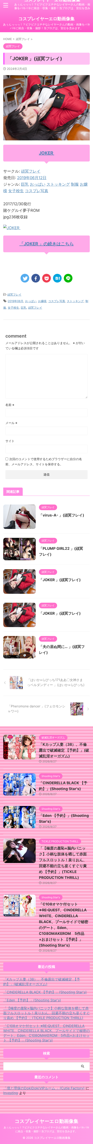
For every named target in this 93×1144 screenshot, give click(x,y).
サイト (9, 441)
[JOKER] (12, 227)
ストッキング (58, 184)
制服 (75, 184)
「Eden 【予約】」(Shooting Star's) (32, 1000)
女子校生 (16, 190)
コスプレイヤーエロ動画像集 (46, 18)
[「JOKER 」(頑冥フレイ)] (57, 278)
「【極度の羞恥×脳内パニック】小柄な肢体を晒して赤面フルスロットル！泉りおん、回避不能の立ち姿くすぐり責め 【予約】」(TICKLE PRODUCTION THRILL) (46, 1013)
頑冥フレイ (30, 171)
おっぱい (37, 184)
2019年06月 (15, 301)
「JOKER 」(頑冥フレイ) (60, 580)
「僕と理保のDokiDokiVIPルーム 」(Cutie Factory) (44, 1088)
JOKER (46, 153)
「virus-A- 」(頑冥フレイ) (61, 515)
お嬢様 (42, 301)
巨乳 (25, 184)
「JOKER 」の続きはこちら (46, 243)
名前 (9, 405)
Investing (10, 1093)
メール (11, 423)
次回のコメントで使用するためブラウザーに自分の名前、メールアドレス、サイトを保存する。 (43, 461)
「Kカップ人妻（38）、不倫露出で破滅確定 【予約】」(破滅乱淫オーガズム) (64, 750)
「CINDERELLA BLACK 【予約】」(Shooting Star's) (45, 992)
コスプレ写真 (36, 190)
